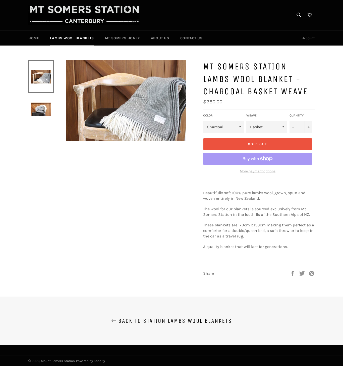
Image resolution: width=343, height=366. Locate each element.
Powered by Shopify (90, 361)
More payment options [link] (257, 171)
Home (33, 38)
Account (308, 38)
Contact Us (191, 38)
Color (208, 115)
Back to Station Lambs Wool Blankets (174, 320)
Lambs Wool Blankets (72, 38)
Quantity (297, 115)
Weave (251, 115)
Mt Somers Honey (122, 38)
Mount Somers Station (58, 361)
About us (160, 38)
